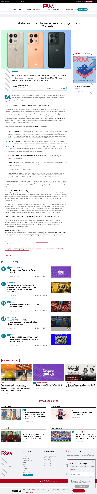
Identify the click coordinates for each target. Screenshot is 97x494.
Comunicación (16, 9)
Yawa (3, 382)
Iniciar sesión (79, 1)
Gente (49, 9)
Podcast (54, 9)
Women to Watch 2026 (42, 382)
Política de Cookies (28, 492)
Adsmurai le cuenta (78, 410)
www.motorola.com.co (42, 242)
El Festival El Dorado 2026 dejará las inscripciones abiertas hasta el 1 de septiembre (24, 339)
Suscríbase (89, 1)
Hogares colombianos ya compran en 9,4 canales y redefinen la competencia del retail (35, 415)
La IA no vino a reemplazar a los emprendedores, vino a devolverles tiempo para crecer (22, 322)
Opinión (58, 9)
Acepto (79, 491)
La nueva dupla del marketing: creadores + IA (83, 413)
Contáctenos (47, 459)
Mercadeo (22, 9)
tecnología (79, 432)
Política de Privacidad (49, 464)
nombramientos (27, 432)
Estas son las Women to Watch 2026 (23, 271)
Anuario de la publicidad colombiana (50, 456)
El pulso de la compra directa (82, 88)
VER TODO (91, 361)
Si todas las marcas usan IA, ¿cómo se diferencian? (24, 305)
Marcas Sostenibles (38, 9)
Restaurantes (69, 382)
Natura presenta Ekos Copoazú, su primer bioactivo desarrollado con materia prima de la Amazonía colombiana (21, 288)
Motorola (12, 255)
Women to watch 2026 (71, 9)
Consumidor (29, 9)
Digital (45, 9)
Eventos (63, 9)
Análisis (28, 410)
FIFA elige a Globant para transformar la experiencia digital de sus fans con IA (85, 436)
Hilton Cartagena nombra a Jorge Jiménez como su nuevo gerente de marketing (34, 436)
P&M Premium (83, 9)
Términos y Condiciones (50, 462)
